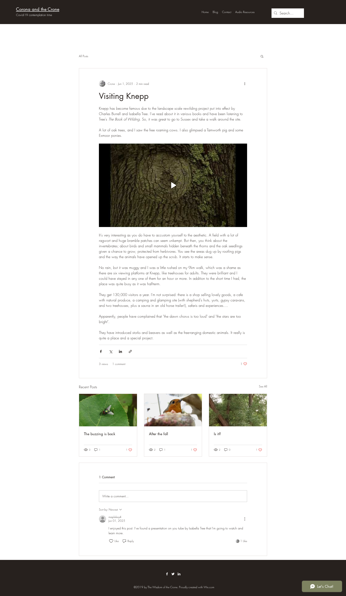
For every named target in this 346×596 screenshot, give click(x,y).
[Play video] (173, 185)
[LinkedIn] (179, 574)
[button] (262, 56)
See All (263, 386)
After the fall (158, 433)
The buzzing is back (99, 433)
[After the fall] (173, 410)
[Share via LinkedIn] (120, 351)
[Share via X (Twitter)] (111, 351)
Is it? (217, 433)
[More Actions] (244, 519)
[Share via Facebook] (101, 351)
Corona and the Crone (37, 9)
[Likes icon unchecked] (111, 541)
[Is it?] (238, 410)
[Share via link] (130, 351)
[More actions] (244, 83)
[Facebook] (167, 574)
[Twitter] (173, 574)
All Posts (83, 56)
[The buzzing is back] (108, 410)
